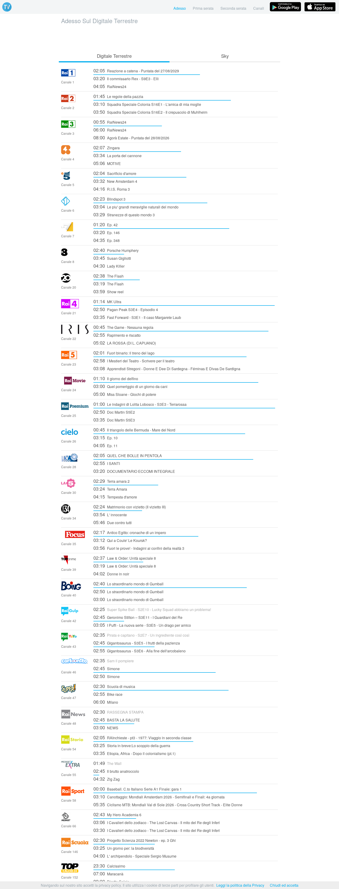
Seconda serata (233, 8)
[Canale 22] (75, 332)
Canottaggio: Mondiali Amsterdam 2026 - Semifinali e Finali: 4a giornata (159, 796)
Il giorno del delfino (115, 378)
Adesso (179, 8)
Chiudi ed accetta (284, 885)
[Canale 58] (75, 794)
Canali (258, 8)
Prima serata (203, 8)
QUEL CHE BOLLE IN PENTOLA (127, 455)
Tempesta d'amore (115, 496)
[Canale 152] (75, 871)
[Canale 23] (75, 358)
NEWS (105, 727)
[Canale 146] (75, 845)
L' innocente (110, 514)
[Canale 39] (75, 563)
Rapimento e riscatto (117, 334)
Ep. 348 (106, 240)
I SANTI (106, 463)
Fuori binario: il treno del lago (124, 352)
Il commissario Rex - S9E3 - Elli (126, 78)
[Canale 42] (75, 614)
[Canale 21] (75, 306)
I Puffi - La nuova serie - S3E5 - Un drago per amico (142, 624)
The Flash (108, 275)
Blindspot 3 (109, 198)
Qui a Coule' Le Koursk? (120, 540)
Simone (106, 668)
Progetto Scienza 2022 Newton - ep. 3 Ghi (134, 840)
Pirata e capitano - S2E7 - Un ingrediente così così (141, 634)
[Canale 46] (75, 666)
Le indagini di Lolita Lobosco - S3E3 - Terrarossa (140, 403)
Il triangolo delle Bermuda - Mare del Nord (134, 429)
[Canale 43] (75, 640)
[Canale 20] (75, 281)
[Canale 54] (75, 742)
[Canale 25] (75, 409)
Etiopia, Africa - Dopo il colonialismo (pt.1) (134, 753)
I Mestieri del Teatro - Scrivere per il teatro (134, 360)
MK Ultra (107, 301)
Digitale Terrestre (114, 55)
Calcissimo (109, 865)
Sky (225, 55)
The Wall (107, 763)
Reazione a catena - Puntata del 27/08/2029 (136, 70)
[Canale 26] (75, 435)
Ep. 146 (106, 232)
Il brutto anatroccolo (116, 770)
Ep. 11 (105, 445)
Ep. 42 (105, 224)
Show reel (108, 291)
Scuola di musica (114, 686)
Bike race (107, 693)
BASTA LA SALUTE (116, 719)
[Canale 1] (75, 76)
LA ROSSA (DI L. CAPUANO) (124, 342)
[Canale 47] (75, 691)
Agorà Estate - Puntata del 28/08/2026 (131, 137)
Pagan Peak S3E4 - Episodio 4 (125, 309)
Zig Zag (106, 778)
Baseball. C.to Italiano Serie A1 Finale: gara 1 (137, 788)
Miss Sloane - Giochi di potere (124, 394)
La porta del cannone (117, 155)
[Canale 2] (75, 101)
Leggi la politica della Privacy (240, 885)
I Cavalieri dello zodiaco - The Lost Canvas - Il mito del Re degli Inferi (156, 822)
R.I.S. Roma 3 (111, 188)
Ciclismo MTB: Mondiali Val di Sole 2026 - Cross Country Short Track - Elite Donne (167, 804)
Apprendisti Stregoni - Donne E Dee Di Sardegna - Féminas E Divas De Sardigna (166, 368)
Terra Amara (110, 488)
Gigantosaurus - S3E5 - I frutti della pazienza (136, 642)
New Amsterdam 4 (115, 180)
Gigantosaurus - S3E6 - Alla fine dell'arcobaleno (139, 650)
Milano (105, 701)
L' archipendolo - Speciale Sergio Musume (134, 855)
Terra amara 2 (111, 480)
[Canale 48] (75, 717)
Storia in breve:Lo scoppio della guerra (131, 745)
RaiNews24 (109, 86)
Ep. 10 (105, 437)
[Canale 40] (75, 589)
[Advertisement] (169, 37)
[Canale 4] (75, 153)
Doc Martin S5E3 (114, 419)
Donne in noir (111, 573)
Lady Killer (109, 265)
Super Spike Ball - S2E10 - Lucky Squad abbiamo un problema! (152, 609)
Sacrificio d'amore (114, 173)
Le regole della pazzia (118, 96)
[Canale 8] (75, 255)
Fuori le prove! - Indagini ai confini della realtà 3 (138, 547)
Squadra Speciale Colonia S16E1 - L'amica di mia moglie (147, 104)
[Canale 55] (75, 768)
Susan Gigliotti (112, 257)
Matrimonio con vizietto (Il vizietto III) (129, 506)
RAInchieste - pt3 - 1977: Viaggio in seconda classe (142, 737)
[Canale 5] (75, 178)
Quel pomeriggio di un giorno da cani (130, 386)
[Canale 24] (75, 383)
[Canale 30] (75, 486)
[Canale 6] (75, 204)
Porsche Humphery (116, 250)
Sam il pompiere (113, 660)
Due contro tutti (112, 522)
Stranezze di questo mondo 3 (124, 214)
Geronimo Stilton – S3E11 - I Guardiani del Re (137, 617)
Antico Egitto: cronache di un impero (129, 532)
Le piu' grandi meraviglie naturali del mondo (135, 206)
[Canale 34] (75, 512)
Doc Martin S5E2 (114, 411)
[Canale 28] (75, 460)
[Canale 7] (75, 229)
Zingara (106, 147)
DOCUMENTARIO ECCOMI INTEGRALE (134, 470)
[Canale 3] (75, 127)
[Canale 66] (75, 819)
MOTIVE (107, 163)
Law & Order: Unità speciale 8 (124, 557)
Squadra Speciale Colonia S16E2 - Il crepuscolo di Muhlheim (150, 111)
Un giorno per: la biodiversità (123, 847)
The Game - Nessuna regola (123, 327)
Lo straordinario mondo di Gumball (128, 583)
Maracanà (108, 873)
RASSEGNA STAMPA (118, 711)
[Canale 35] (75, 537)
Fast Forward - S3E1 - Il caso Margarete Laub (137, 317)
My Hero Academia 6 (117, 814)
